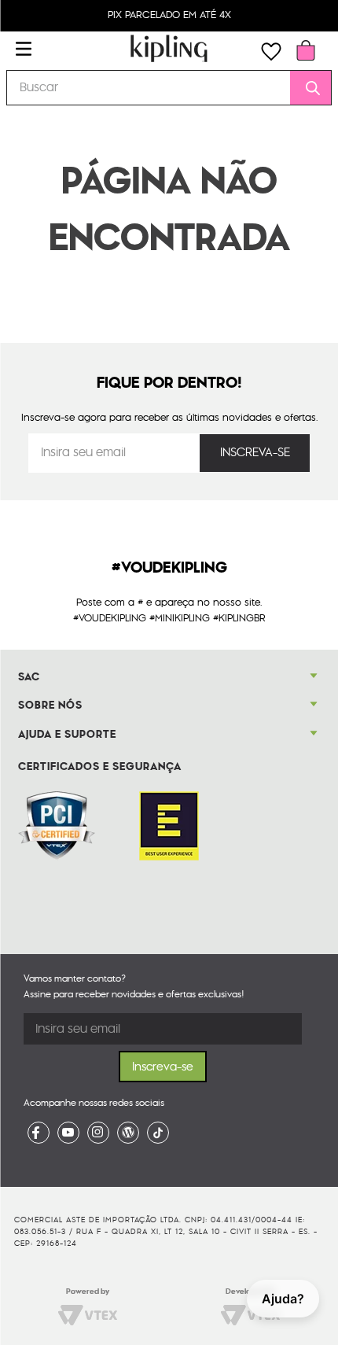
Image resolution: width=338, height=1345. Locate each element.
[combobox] (169, 87)
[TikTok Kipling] (158, 1133)
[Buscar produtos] (307, 88)
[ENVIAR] (255, 453)
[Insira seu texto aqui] (39, 1133)
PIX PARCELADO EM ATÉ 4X (169, 15)
